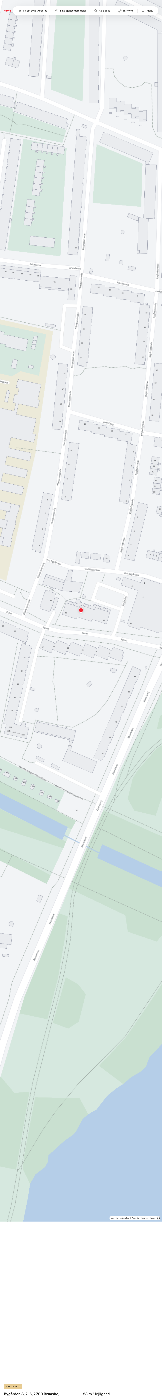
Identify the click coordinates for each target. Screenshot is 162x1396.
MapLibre (115, 1218)
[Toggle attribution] (158, 1218)
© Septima (124, 1218)
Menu (150, 10)
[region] (81, 611)
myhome (128, 10)
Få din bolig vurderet (35, 10)
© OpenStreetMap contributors (143, 1218)
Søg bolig (104, 10)
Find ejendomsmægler (73, 10)
